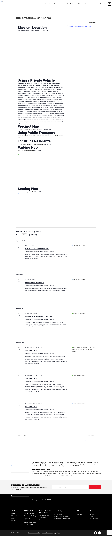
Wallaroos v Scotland (34, 282)
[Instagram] (99, 532)
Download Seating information (26, 192)
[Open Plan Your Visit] (63, 4)
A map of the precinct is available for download (30, 129)
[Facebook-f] (95, 532)
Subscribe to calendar (87, 441)
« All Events (92, 22)
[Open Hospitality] (74, 4)
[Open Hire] (81, 4)
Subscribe (95, 487)
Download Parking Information (26, 150)
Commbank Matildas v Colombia (39, 316)
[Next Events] (20, 235)
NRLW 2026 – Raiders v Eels (37, 248)
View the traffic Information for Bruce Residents (30, 144)
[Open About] (96, 4)
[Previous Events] (17, 235)
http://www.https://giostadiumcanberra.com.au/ (80, 26)
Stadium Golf (31, 350)
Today (24, 234)
